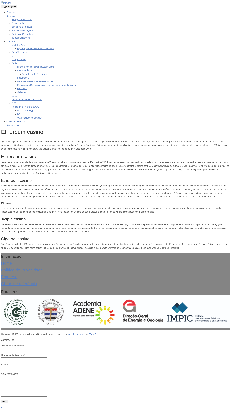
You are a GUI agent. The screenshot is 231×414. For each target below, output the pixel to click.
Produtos (10, 41)
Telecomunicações (21, 38)
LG (18, 114)
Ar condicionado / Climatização (27, 99)
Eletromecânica (24, 70)
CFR (14, 56)
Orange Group (19, 59)
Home (6, 263)
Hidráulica (22, 88)
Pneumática (23, 78)
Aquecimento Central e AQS (25, 107)
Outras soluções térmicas (29, 118)
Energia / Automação (22, 19)
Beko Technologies (21, 52)
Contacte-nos (12, 125)
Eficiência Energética (22, 27)
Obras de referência (16, 121)
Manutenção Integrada (22, 30)
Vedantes (21, 92)
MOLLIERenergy (25, 110)
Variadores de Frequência (35, 74)
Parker (15, 63)
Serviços (10, 16)
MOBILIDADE (18, 45)
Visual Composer (76, 334)
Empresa (10, 12)
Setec (14, 96)
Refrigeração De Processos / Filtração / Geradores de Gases (46, 85)
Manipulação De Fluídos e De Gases (35, 81)
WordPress (94, 334)
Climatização (18, 23)
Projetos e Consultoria (22, 34)
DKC (14, 103)
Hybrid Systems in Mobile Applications (35, 48)
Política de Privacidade (22, 270)
